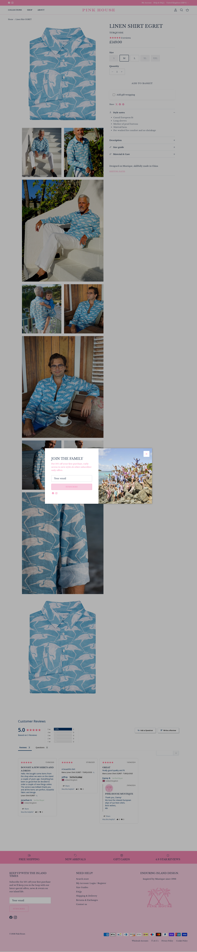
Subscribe (72, 487)
